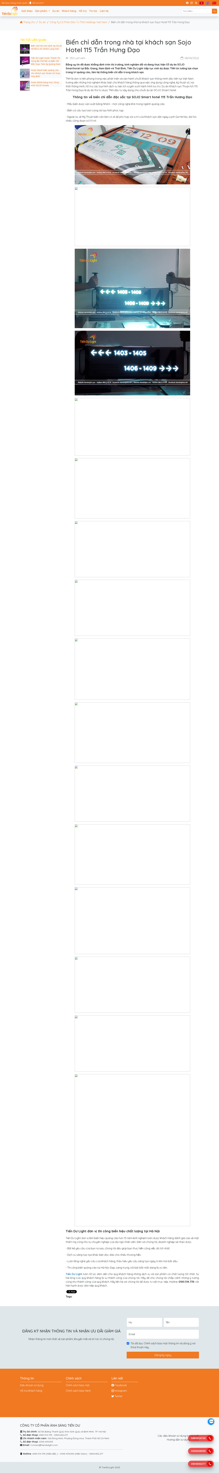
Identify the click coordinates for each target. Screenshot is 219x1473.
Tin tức (93, 11)
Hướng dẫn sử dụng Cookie (183, 1439)
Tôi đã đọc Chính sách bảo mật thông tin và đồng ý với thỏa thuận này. (163, 1345)
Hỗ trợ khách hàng (31, 1390)
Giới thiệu (27, 11)
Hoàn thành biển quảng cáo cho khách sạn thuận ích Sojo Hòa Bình (45, 73)
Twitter (118, 1396)
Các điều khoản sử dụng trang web (178, 1435)
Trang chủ (29, 22)
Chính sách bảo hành (78, 1390)
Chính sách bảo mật (78, 1385)
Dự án (55, 11)
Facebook (121, 1385)
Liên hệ (104, 11)
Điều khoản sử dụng (31, 1385)
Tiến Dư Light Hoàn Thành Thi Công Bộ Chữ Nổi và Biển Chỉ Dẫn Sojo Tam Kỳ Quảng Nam (45, 61)
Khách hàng (69, 11)
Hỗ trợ (83, 11)
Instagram (121, 1390)
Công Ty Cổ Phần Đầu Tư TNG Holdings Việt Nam (78, 22)
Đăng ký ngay (163, 1355)
